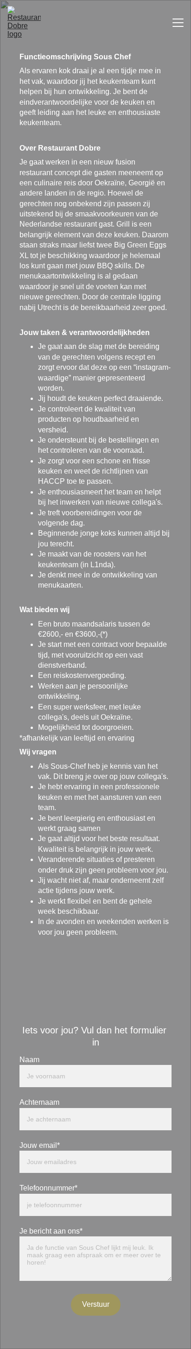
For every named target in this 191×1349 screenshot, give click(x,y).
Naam (29, 1060)
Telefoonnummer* (48, 1188)
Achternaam (39, 1102)
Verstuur (95, 1304)
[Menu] (178, 23)
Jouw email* (39, 1145)
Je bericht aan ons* (51, 1231)
